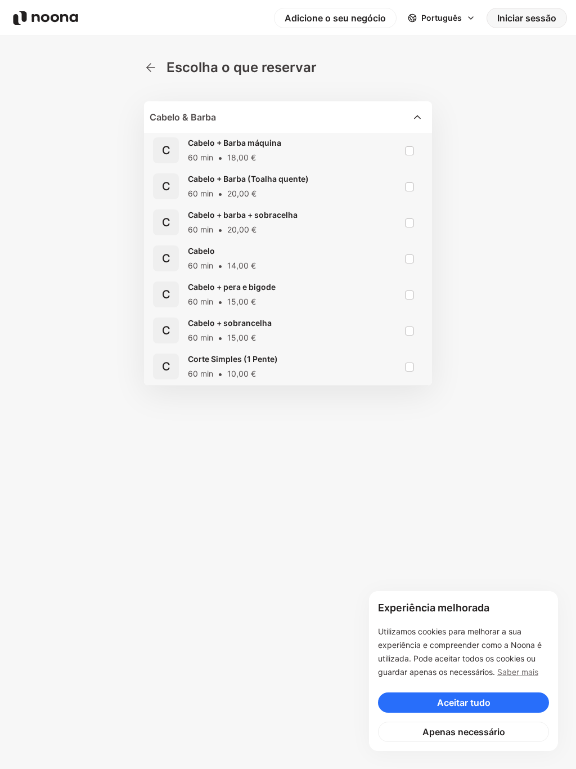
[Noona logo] (45, 18)
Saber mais (517, 672)
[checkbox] (409, 150)
